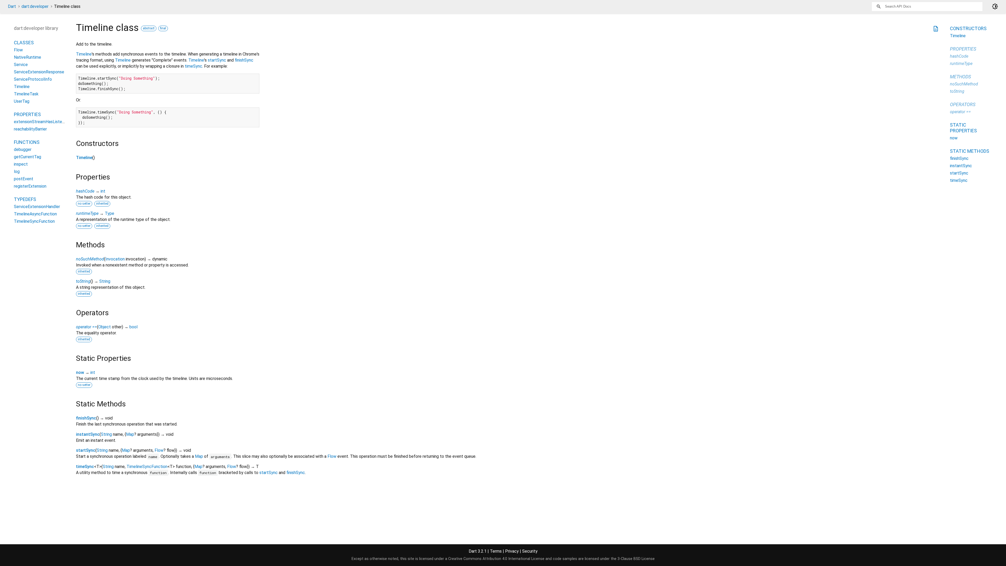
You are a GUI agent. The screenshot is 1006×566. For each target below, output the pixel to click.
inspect (21, 164)
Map (130, 434)
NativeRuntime (27, 57)
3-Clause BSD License (636, 559)
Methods (960, 76)
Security (530, 551)
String (104, 281)
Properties (27, 114)
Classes (24, 42)
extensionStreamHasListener (41, 121)
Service (21, 64)
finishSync (244, 60)
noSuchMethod (90, 259)
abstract (149, 28)
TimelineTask (26, 93)
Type (109, 213)
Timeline (84, 54)
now (80, 372)
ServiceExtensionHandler (37, 206)
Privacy (512, 551)
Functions (27, 142)
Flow (159, 450)
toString (83, 281)
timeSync (193, 66)
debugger (22, 149)
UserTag (21, 101)
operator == (86, 326)
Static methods (969, 151)
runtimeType (87, 213)
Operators (962, 104)
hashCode (85, 191)
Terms (496, 551)
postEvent (23, 178)
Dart (12, 6)
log (17, 171)
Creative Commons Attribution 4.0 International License (496, 559)
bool (133, 326)
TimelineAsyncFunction (35, 213)
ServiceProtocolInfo (33, 79)
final (163, 28)
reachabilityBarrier (30, 129)
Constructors (968, 28)
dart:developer (34, 6)
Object (104, 326)
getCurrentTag (27, 156)
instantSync (88, 434)
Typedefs (25, 199)
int (103, 191)
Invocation (115, 259)
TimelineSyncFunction (147, 466)
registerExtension (30, 186)
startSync (217, 60)
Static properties (963, 127)
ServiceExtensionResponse (39, 71)
